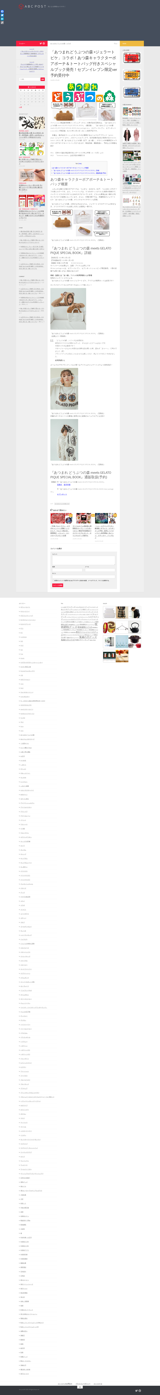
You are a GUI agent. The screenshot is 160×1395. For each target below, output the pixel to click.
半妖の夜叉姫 (25, 1208)
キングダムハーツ (26, 863)
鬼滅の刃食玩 (93, 640)
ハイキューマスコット (72, 617)
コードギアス (25, 914)
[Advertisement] (80, 27)
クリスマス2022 (25, 880)
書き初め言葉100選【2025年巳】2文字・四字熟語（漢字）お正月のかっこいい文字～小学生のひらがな (31, 135)
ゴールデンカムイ (26, 926)
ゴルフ (23, 922)
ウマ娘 (23, 828)
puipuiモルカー (25, 696)
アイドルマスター (26, 807)
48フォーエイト (25, 607)
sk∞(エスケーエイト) (27, 709)
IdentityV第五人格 (26, 667)
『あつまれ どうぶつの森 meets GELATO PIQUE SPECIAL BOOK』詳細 (75, 170)
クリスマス (24, 871)
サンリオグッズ (93, 609)
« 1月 (20, 107)
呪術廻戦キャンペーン (87, 624)
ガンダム (23, 850)
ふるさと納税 (25, 786)
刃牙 (22, 1199)
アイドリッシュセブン (27, 803)
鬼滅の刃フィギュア (82, 640)
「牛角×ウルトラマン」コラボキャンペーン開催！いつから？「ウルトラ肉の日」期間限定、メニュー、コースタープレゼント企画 (60, 531)
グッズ (23, 892)
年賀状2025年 (26, 157)
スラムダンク (25, 978)
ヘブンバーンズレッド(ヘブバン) (31, 1101)
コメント (54, 554)
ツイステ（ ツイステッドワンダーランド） (34, 1007)
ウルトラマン (25, 833)
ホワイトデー (25, 1110)
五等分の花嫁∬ (25, 1178)
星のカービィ (25, 1280)
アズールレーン (25, 816)
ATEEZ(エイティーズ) (27, 616)
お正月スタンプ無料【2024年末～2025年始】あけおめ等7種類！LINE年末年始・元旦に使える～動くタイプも (31, 266)
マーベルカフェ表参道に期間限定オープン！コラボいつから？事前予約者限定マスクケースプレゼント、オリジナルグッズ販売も (82, 531)
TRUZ (22, 722)
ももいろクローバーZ (27, 790)
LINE (20, 209)
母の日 (23, 1297)
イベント (23, 820)
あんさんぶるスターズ (27, 739)
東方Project (24, 1288)
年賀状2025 (67, 632)
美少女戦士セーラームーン (29, 1314)
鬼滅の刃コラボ (68, 639)
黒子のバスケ (25, 1374)
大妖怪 (23, 1229)
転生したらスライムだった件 (30, 1327)
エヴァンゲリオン (26, 837)
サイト (54, 573)
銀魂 (22, 1344)
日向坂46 (23, 1271)
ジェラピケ (24, 939)
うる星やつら (25, 743)
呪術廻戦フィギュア (70, 630)
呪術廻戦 (23, 1225)
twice (22, 726)
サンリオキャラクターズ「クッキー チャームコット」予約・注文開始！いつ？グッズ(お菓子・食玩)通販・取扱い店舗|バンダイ (132, 211)
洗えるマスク (81, 635)
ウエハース (24, 824)
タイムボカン (25, 995)
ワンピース (24, 1165)
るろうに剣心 (25, 799)
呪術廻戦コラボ (85, 627)
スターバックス (25, 952)
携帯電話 (23, 1267)
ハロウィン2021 (25, 1050)
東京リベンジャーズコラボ (70, 635)
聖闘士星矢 (24, 1318)
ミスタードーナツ (26, 1131)
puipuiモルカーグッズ (83, 607)
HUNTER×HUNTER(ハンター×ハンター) (32, 662)
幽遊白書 (23, 1263)
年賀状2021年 (25, 1242)
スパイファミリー (26, 969)
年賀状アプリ (34, 209)
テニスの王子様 (25, 1012)
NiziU (22, 688)
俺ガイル (23, 1186)
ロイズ (23, 1156)
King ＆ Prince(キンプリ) (28, 671)
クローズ (23, 888)
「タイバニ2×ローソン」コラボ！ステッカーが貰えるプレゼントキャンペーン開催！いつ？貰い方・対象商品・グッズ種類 (132, 166)
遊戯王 (23, 1335)
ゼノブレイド (25, 986)
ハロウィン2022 (25, 1054)
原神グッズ (82, 622)
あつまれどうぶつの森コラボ (62, 503)
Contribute (24, 637)
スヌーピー (24, 965)
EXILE (22, 645)
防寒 (22, 1352)
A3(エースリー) (25, 611)
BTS (22, 633)
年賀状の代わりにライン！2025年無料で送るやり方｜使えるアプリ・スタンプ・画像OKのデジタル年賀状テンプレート (31, 214)
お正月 (23, 756)
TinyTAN (23, 718)
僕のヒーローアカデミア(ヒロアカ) (31, 1190)
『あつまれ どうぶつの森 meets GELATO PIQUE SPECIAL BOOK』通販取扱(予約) (78, 173)
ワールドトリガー (26, 1169)
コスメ (23, 901)
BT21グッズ (71, 607)
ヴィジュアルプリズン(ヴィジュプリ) (32, 1173)
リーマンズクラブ (26, 1152)
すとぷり (23, 769)
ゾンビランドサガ (26, 990)
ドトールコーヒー (26, 1029)
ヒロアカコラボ (67, 619)
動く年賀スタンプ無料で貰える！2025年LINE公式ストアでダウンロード (31, 161)
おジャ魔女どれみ (26, 748)
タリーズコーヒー (26, 999)
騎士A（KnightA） (26, 1361)
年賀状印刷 (24, 1254)
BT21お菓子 (64, 607)
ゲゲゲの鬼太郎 (25, 897)
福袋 (22, 1305)
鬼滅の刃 (23, 1365)
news (20, 157)
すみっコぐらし (25, 773)
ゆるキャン (24, 794)
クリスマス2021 (25, 875)
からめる (23, 760)
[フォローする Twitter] (41, 43)
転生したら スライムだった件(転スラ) (32, 1323)
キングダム (24, 858)
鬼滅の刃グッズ (88, 637)
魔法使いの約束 (25, 1369)
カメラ (23, 846)
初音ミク (23, 1203)
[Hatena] (2, 19)
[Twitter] (2, 15)
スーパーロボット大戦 (27, 982)
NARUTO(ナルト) (25, 679)
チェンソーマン (25, 1003)
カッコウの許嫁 (25, 841)
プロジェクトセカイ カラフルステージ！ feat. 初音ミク (37, 1097)
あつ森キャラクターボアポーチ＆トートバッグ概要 (70, 168)
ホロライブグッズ (77, 619)
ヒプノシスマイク (26, 1063)
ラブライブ (24, 1144)
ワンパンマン (25, 1161)
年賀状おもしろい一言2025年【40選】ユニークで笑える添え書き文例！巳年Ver (30, 187)
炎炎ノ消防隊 (25, 1301)
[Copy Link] (2, 22)
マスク (23, 1118)
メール (87, 567)
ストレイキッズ (25, 956)
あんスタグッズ (66, 609)
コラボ (68, 43)
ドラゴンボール (25, 1037)
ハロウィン (24, 1046)
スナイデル (24, 961)
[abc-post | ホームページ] (32, 6)
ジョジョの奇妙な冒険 (27, 943)
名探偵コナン (25, 1216)
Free (22, 654)
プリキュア (24, 1088)
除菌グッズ (24, 1357)
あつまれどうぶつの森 (57, 43)
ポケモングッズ (87, 619)
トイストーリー (25, 1024)
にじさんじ (24, 782)
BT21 (22, 628)
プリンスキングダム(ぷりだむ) (30, 1093)
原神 (22, 1212)
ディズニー (24, 1016)
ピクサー (23, 1067)
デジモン (23, 1020)
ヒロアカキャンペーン (83, 617)
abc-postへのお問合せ (65, 1384)
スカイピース (25, 948)
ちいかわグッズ (76, 609)
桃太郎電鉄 (24, 1293)
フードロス (24, 1076)
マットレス (24, 1122)
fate (22, 650)
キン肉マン (24, 867)
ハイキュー (24, 1041)
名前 (53, 567)
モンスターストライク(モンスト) (31, 1139)
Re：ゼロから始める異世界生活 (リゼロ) (33, 701)
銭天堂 (23, 1348)
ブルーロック (25, 1084)
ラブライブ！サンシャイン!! (29, 1148)
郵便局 (23, 1340)
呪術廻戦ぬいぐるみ (74, 624)
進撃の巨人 (24, 1331)
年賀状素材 (24, 1259)
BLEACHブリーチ (26, 624)
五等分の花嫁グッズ (72, 622)
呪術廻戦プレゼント (83, 630)
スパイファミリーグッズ (85, 612)
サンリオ (23, 931)
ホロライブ (24, 1105)
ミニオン (23, 1135)
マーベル (23, 1127)
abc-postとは (98, 1384)
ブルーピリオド (25, 1080)
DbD (22, 641)
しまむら (23, 765)
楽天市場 (67, 485)
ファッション (25, 1071)
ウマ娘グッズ (84, 609)
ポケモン (23, 1114)
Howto (22, 658)
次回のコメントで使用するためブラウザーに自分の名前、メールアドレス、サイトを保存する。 (82, 580)
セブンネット (62, 494)
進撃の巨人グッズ (88, 635)
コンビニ (23, 909)
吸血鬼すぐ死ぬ (25, 1220)
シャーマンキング (26, 935)
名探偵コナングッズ (90, 622)
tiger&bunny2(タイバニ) (27, 713)
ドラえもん (24, 1033)
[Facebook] (2, 11)
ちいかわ (23, 777)
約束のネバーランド (27, 1310)
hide (80, 163)
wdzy (22, 731)
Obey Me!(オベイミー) (27, 692)
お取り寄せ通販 (25, 752)
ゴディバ (23, 918)
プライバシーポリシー (83, 1384)
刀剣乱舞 (23, 1195)
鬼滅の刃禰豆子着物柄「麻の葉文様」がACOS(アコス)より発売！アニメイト (132, 145)
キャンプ (23, 854)
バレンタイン (25, 1058)
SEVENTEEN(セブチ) (26, 705)
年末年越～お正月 (24, 131)
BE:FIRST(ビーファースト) (28, 620)
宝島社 (59, 485)
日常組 (23, 1276)
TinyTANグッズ (94, 607)
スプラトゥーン (25, 973)
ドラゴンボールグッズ (73, 614)
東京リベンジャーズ (27, 1284)
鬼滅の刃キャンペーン (73, 637)
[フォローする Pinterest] (44, 43)
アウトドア (24, 811)
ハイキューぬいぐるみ (83, 614)
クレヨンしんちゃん (27, 884)
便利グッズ (24, 1182)
